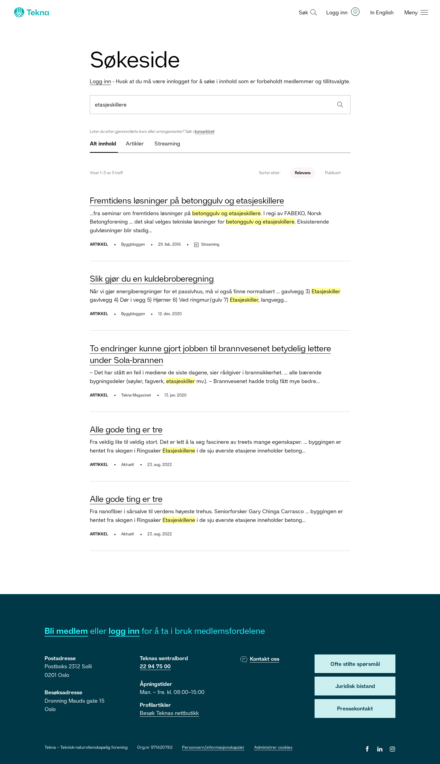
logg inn (124, 631)
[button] (307, 12)
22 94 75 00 (155, 666)
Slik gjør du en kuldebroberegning (152, 278)
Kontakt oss (264, 658)
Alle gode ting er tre (126, 429)
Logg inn (100, 81)
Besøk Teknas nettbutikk (169, 713)
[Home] (31, 12)
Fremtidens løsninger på (187, 200)
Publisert (333, 172)
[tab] (103, 146)
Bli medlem (66, 631)
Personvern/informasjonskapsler (213, 747)
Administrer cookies (273, 747)
